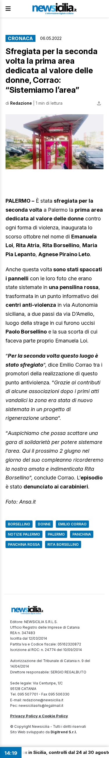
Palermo (56, 534)
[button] (54, 142)
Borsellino (19, 524)
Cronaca (20, 38)
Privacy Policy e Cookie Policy (39, 716)
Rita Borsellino (63, 544)
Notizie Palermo (24, 534)
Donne (44, 524)
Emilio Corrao (72, 524)
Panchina (81, 534)
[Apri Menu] (8, 9)
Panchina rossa (24, 544)
